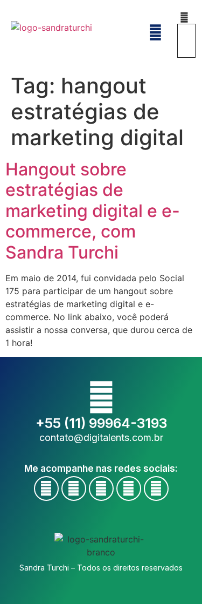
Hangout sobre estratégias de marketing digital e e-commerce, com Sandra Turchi (92, 211)
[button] (184, 17)
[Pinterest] (156, 488)
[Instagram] (101, 488)
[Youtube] (73, 488)
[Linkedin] (128, 488)
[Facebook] (46, 488)
